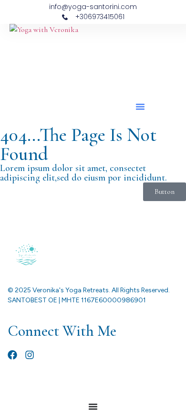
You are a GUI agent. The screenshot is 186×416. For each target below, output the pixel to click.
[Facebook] (12, 355)
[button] (140, 106)
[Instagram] (29, 355)
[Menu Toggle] (93, 406)
